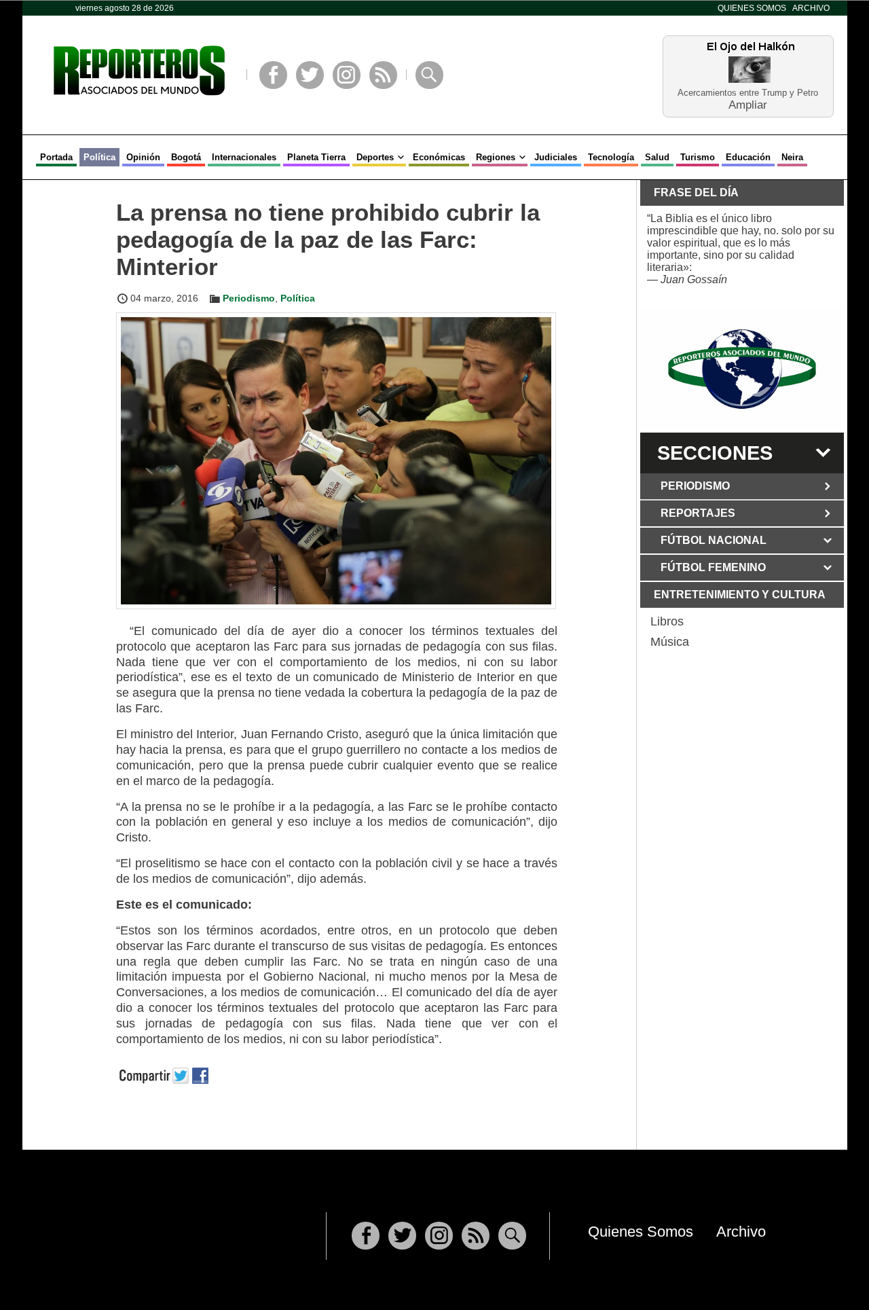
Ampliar (747, 104)
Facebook (273, 75)
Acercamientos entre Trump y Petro (748, 93)
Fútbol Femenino (713, 567)
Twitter (310, 75)
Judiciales (555, 157)
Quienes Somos (752, 8)
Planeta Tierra (316, 157)
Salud (657, 157)
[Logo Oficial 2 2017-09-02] (742, 369)
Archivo (811, 8)
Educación (748, 157)
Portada (56, 157)
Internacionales (244, 157)
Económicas (439, 157)
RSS (383, 75)
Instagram (346, 75)
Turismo (697, 157)
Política (99, 157)
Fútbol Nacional (713, 540)
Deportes (375, 157)
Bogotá (186, 157)
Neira (792, 157)
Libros (667, 621)
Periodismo (249, 298)
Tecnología (611, 157)
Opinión (143, 157)
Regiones (495, 157)
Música (669, 642)
